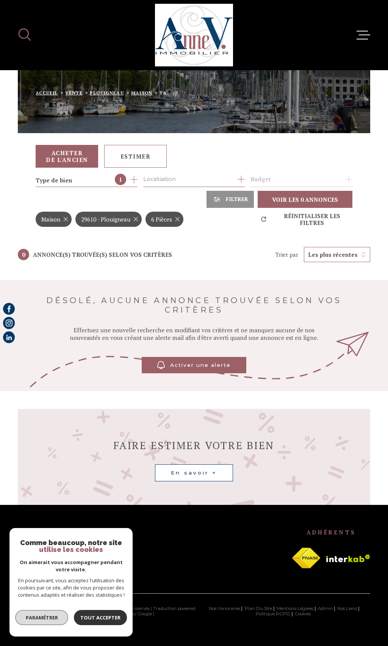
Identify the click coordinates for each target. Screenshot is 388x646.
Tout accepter (100, 617)
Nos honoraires (224, 608)
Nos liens (347, 608)
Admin (325, 608)
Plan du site (258, 608)
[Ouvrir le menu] (363, 35)
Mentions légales (295, 608)
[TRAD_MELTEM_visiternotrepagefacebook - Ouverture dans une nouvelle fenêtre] (9, 308)
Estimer (135, 156)
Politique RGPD (273, 613)
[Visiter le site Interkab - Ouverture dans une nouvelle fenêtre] (348, 558)
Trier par (286, 254)
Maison (141, 93)
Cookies (303, 614)
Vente (74, 93)
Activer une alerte (200, 365)
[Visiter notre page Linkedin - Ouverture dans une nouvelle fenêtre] (9, 337)
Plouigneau (107, 93)
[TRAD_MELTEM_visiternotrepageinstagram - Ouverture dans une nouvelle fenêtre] (9, 323)
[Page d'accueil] (194, 35)
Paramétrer (42, 617)
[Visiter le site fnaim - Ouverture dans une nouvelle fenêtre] (306, 558)
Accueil (47, 93)
